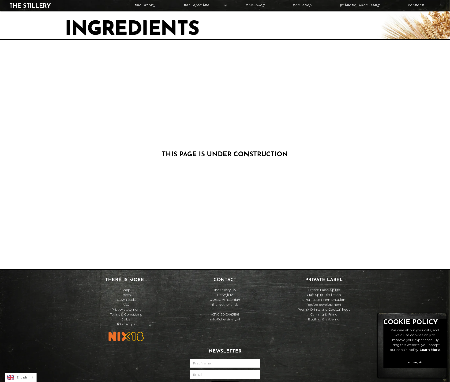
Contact (416, 5)
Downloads (126, 300)
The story (145, 5)
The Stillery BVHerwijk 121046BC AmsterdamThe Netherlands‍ (225, 297)
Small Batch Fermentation (323, 300)
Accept (415, 362)
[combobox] (21, 377)
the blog (255, 5)
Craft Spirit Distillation (324, 295)
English (22, 377)
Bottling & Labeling (324, 319)
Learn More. (430, 350)
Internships (126, 324)
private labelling (360, 5)
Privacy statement (126, 309)
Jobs (126, 319)
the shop (302, 5)
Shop (126, 290)
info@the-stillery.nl (225, 319)
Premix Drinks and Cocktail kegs (323, 309)
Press (126, 295)
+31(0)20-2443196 (225, 314)
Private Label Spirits (324, 290)
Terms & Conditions (126, 314)
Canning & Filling (324, 314)
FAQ (126, 304)
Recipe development (323, 304)
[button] (201, 5)
